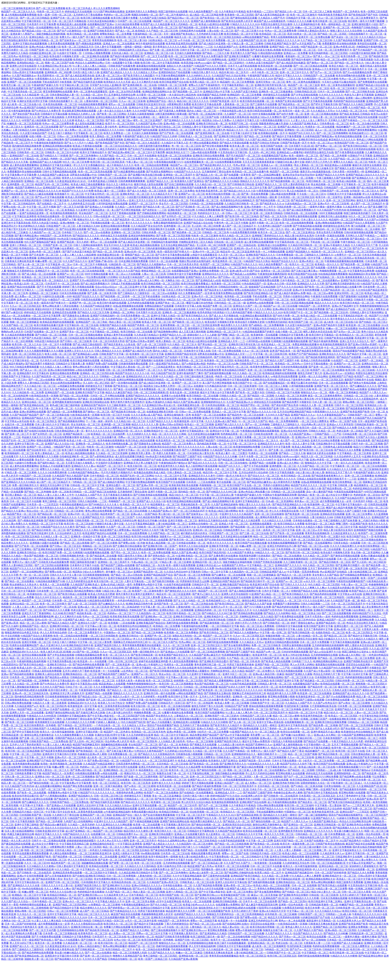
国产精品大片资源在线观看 (234, 142)
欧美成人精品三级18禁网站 (223, 511)
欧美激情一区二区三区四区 (239, 14)
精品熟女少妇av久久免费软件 (266, 117)
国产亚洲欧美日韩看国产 (237, 56)
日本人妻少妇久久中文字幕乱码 (52, 424)
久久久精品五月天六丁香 (163, 194)
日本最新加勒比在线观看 (77, 88)
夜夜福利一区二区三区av (298, 56)
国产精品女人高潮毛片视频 (178, 370)
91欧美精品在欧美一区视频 (43, 395)
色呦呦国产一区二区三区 (121, 501)
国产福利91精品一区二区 (50, 463)
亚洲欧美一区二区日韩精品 (372, 479)
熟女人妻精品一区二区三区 (308, 165)
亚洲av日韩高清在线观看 (125, 238)
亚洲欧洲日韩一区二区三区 (138, 139)
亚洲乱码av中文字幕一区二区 (311, 437)
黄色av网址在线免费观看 (98, 511)
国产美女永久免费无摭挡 (209, 56)
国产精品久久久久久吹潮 (60, 120)
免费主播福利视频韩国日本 (168, 222)
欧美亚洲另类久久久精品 (171, 466)
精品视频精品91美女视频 (362, 274)
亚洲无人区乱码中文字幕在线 (99, 379)
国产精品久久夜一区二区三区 (158, 206)
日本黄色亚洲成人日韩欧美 (102, 181)
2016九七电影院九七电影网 (132, 357)
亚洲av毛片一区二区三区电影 (207, 296)
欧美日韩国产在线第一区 (274, 146)
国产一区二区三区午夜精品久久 (317, 498)
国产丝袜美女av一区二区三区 (75, 40)
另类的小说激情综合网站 (296, 296)
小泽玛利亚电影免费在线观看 (112, 203)
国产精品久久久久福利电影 (269, 130)
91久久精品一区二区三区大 (182, 344)
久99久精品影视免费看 (127, 24)
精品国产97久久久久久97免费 (77, 190)
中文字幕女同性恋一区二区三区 (102, 194)
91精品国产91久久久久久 (187, 171)
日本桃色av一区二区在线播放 (101, 498)
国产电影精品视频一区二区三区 (273, 200)
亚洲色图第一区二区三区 (20, 184)
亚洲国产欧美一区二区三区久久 (331, 386)
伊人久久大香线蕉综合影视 (283, 511)
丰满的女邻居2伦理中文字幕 (32, 101)
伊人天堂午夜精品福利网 (226, 498)
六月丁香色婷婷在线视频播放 (315, 511)
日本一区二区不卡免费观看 (57, 344)
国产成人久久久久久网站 (258, 309)
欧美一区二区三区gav (321, 142)
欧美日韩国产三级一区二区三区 (119, 280)
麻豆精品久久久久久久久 (342, 139)
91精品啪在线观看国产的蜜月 (258, 331)
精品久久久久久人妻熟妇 (114, 69)
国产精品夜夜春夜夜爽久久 (360, 408)
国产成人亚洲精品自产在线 (340, 309)
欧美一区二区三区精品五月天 (77, 46)
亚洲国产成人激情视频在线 (205, 21)
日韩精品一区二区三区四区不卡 (127, 248)
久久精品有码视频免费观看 (19, 335)
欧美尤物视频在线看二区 (119, 443)
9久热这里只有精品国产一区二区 (136, 277)
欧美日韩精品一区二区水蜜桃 (83, 34)
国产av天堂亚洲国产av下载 (306, 43)
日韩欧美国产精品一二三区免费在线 (229, 50)
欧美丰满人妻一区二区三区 (245, 146)
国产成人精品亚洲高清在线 (79, 75)
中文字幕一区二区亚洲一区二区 (56, 408)
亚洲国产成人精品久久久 (290, 126)
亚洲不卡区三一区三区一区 (220, 338)
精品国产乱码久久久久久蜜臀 (331, 107)
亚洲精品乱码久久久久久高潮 (142, 376)
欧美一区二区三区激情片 (303, 14)
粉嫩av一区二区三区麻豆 (308, 27)
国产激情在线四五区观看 (243, 18)
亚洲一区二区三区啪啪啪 (194, 88)
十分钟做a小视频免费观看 (96, 53)
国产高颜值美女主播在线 (75, 315)
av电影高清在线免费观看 (284, 376)
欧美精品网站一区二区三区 (110, 197)
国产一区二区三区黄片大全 (249, 30)
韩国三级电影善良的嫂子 (137, 78)
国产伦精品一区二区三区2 (373, 322)
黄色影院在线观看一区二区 (371, 43)
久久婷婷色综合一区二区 (118, 319)
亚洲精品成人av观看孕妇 (290, 152)
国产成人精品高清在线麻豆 (291, 62)
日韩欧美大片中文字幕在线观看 (344, 194)
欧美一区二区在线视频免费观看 (296, 222)
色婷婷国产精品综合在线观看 (349, 101)
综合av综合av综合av (106, 287)
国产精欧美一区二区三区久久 (188, 322)
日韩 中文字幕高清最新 (360, 59)
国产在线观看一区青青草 (237, 174)
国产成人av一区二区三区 (33, 370)
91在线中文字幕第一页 (69, 53)
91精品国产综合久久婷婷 (163, 136)
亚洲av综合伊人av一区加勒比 (339, 373)
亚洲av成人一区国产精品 (144, 514)
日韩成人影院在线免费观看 (186, 418)
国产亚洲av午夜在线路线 (50, 117)
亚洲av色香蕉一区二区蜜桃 (324, 459)
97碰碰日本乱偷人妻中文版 (289, 162)
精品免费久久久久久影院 (234, 325)
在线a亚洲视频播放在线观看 (128, 306)
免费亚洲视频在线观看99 (305, 344)
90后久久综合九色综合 (282, 328)
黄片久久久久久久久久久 (138, 222)
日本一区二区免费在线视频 (226, 351)
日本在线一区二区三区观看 (282, 507)
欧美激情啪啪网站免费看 (246, 447)
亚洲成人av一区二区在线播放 (119, 43)
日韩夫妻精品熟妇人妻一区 (65, 94)
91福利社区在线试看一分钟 (56, 296)
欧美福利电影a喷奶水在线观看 (280, 238)
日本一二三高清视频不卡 (78, 258)
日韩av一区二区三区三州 (238, 213)
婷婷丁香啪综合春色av (124, 59)
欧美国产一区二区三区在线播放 (327, 370)
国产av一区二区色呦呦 (257, 424)
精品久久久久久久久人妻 (144, 424)
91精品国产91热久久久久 (244, 264)
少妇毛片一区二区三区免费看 (270, 399)
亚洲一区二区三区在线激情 (269, 514)
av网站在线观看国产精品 (255, 37)
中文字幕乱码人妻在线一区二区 (128, 367)
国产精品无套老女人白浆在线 (120, 344)
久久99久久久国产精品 (277, 415)
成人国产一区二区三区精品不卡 (368, 203)
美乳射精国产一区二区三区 (69, 98)
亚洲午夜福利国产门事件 (189, 373)
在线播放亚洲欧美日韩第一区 (162, 411)
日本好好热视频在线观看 (294, 367)
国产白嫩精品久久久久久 (363, 386)
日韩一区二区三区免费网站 (120, 370)
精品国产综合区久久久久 (284, 261)
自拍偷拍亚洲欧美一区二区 (118, 267)
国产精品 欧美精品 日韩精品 (354, 114)
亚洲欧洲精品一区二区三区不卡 (165, 287)
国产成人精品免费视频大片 (301, 210)
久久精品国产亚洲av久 (160, 511)
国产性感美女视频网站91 (159, 171)
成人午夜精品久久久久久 (120, 165)
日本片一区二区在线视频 (330, 91)
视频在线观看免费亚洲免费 (51, 440)
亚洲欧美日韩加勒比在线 (95, 402)
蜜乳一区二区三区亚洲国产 (148, 120)
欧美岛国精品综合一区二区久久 (261, 440)
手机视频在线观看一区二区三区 (107, 222)
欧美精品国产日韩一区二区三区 (352, 142)
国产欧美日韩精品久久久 (194, 315)
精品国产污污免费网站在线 (212, 59)
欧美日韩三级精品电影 (190, 488)
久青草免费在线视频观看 (61, 43)
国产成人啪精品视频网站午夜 (227, 206)
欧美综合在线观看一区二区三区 (299, 50)
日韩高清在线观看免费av (94, 299)
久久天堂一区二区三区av (231, 254)
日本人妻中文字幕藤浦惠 (107, 46)
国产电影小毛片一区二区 (241, 258)
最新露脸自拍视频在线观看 (150, 66)
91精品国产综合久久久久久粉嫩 (220, 456)
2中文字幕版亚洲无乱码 (256, 328)
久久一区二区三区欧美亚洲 (159, 219)
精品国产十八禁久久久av (373, 392)
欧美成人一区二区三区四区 (89, 120)
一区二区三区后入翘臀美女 (370, 309)
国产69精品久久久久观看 (194, 98)
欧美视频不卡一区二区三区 (69, 194)
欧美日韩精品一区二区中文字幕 (241, 34)
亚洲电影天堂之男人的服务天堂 (317, 168)
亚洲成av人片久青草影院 (325, 69)
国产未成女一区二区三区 (344, 37)
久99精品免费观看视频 (208, 210)
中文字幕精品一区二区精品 (34, 158)
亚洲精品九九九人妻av (83, 466)
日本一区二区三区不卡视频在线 (69, 21)
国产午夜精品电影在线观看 (307, 226)
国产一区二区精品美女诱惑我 (106, 27)
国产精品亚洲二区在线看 (231, 459)
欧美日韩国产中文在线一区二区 (244, 485)
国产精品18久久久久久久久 (202, 463)
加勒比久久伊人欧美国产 (180, 66)
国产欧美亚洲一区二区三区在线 (302, 514)
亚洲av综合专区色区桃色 (294, 431)
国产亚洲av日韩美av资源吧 (140, 341)
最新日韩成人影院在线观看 (148, 184)
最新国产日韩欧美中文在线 (359, 379)
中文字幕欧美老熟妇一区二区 (238, 85)
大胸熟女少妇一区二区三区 (179, 280)
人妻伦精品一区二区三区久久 (198, 139)
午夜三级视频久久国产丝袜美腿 (334, 178)
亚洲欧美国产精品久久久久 (260, 254)
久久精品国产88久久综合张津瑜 (229, 75)
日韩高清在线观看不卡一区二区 (65, 101)
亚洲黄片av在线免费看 (173, 395)
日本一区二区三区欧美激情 (242, 386)
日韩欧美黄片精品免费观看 (310, 309)
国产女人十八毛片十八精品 (79, 142)
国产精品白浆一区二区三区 (52, 514)
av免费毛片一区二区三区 (347, 254)
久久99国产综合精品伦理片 (106, 88)
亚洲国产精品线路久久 (298, 251)
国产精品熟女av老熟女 (22, 78)
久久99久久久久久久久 (331, 94)
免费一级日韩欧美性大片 (25, 485)
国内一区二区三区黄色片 (249, 338)
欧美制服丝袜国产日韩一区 (159, 338)
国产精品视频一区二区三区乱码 (331, 312)
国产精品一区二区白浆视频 (74, 395)
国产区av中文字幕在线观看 (49, 197)
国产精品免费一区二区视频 (355, 264)
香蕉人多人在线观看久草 (165, 187)
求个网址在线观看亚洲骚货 (203, 142)
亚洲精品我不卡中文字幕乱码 (33, 373)
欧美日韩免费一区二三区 (354, 56)
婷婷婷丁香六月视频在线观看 (78, 287)
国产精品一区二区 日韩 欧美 (108, 251)
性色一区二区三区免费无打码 (131, 158)
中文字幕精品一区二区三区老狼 (354, 453)
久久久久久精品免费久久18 (182, 238)
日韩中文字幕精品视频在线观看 (59, 171)
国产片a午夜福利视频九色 (254, 498)
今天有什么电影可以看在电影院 (339, 82)
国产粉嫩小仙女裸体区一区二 (142, 117)
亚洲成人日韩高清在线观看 (315, 360)
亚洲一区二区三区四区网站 (340, 200)
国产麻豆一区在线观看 (125, 389)
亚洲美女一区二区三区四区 (275, 271)
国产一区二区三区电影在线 (54, 415)
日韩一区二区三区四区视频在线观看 (294, 303)
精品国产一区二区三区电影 (284, 171)
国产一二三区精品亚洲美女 (310, 328)
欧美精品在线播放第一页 (50, 216)
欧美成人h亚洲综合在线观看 (214, 24)
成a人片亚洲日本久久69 (131, 338)
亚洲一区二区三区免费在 (181, 190)
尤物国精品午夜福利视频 (369, 46)
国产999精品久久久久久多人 (104, 504)
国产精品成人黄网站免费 (68, 389)
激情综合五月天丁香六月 (250, 27)
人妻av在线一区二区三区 (220, 30)
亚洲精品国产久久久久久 (50, 130)
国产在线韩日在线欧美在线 (38, 431)
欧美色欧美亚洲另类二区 (209, 190)
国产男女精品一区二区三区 (212, 344)
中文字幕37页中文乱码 (13, 229)
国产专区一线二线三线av (118, 120)
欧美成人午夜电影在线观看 (87, 146)
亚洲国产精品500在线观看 (21, 287)
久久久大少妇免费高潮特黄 (39, 98)
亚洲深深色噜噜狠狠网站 (141, 235)
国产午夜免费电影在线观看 (349, 152)
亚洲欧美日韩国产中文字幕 (89, 392)
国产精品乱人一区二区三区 (235, 210)
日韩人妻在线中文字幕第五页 (247, 238)
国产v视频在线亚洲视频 (89, 43)
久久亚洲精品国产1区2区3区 (251, 40)
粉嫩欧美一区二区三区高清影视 (24, 123)
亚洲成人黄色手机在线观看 (118, 335)
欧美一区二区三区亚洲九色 (210, 130)
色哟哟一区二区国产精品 (63, 158)
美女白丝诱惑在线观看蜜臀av (66, 383)
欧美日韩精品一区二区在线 (295, 475)
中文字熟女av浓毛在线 (17, 421)
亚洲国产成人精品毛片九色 (137, 351)
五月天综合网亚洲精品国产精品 (178, 245)
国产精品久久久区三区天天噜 (93, 312)
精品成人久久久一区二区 (239, 130)
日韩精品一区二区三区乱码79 (121, 290)
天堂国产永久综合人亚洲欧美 (105, 85)
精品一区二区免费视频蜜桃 (284, 421)
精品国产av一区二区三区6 (184, 165)
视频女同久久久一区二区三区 (93, 219)
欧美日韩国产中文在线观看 (170, 482)
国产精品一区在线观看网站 (38, 27)
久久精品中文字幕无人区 (245, 120)
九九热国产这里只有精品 (152, 18)
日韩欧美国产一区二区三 (360, 415)
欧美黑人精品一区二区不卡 (204, 82)
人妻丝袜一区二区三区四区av (338, 258)
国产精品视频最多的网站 (71, 421)
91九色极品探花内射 (215, 386)
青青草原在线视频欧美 (104, 40)
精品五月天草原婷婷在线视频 (360, 149)
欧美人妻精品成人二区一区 (49, 453)
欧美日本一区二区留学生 (222, 27)
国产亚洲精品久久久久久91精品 (222, 181)
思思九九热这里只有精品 (45, 222)
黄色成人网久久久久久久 (136, 27)
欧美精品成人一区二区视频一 (300, 178)
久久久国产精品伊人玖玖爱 (277, 290)
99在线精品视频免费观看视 (92, 104)
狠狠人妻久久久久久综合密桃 (346, 30)
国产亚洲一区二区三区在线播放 (109, 178)
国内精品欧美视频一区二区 (211, 443)
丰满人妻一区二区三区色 (14, 293)
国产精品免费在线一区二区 (336, 488)
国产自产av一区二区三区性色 (326, 72)
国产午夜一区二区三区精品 (249, 158)
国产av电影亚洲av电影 (194, 363)
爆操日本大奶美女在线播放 (366, 165)
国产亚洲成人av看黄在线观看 (18, 459)
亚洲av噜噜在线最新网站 (328, 222)
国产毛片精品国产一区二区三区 (370, 50)
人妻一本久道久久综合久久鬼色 (114, 110)
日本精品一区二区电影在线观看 (206, 203)
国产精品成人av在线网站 (243, 274)
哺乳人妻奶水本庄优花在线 (317, 331)
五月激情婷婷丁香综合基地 (216, 171)
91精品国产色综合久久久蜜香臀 (292, 98)
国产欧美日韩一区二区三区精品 (242, 216)
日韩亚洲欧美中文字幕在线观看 (232, 379)
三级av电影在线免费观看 (203, 152)
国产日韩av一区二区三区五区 (234, 277)
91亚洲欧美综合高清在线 (263, 379)
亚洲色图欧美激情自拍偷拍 (66, 402)
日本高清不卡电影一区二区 (223, 88)
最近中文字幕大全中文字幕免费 (217, 392)
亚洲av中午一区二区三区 (206, 251)
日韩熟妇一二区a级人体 (112, 376)
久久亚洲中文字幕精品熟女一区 (93, 210)
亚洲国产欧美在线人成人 (220, 437)
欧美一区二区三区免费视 (181, 56)
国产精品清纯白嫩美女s (259, 482)
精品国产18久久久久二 (230, 466)
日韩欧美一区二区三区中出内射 (62, 152)
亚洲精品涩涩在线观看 (310, 238)
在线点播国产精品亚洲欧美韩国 (142, 258)
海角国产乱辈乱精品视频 (288, 101)
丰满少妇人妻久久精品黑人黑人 (113, 459)
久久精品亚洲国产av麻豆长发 (53, 174)
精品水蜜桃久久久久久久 (78, 309)
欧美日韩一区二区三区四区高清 (107, 162)
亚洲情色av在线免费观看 (260, 303)
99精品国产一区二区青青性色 (55, 235)
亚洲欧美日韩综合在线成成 (313, 139)
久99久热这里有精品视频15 (101, 21)
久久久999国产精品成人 (145, 110)
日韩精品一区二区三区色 (215, 232)
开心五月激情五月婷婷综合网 (119, 94)
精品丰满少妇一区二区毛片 (233, 72)
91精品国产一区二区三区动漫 (130, 447)
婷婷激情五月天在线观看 (276, 94)
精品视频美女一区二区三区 (182, 213)
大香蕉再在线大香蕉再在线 (234, 117)
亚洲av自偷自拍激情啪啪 (61, 370)
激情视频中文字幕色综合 (201, 328)
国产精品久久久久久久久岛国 (68, 168)
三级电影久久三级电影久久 (318, 254)
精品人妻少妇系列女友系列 (299, 235)
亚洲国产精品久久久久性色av (164, 98)
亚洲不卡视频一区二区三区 (263, 222)
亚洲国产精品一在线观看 (262, 463)
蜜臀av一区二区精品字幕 (69, 379)
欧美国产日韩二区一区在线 (243, 123)
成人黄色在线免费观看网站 (24, 165)
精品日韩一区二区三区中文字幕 (220, 472)
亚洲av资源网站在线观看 (32, 411)
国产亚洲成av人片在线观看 (99, 206)
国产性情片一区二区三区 (203, 459)
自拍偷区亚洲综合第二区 (42, 53)
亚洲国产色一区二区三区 (336, 27)
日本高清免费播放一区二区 (135, 315)
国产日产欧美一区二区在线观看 (176, 133)
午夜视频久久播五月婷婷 (91, 290)
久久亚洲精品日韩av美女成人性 (54, 66)
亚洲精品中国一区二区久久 (128, 431)
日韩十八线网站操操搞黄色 (88, 245)
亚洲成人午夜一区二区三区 (282, 88)
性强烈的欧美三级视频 (59, 107)
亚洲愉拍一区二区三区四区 (299, 130)
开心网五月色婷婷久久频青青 (111, 149)
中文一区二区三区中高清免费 (340, 347)
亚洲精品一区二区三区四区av (360, 251)
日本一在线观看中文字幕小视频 (122, 62)
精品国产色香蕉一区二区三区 (143, 325)
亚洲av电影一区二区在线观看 (179, 123)
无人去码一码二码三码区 (96, 383)
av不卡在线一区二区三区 (191, 40)
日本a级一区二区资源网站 (279, 501)
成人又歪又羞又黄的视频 (192, 331)
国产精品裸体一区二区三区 (186, 232)
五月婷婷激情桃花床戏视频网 (281, 158)
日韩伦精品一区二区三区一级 (230, 303)
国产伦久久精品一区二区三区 (335, 248)
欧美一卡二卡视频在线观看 (270, 251)
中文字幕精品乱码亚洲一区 (353, 315)
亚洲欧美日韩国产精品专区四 (180, 354)
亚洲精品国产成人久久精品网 (45, 162)
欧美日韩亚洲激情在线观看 (85, 360)
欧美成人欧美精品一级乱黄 (262, 197)
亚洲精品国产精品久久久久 (36, 418)
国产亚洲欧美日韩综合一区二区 (268, 210)
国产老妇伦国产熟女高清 (26, 114)
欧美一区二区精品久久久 (55, 280)
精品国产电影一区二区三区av (224, 479)
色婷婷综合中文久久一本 (211, 213)
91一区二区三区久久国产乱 (253, 421)
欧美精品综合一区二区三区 (34, 248)
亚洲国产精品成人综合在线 (370, 85)
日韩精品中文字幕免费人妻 (293, 335)
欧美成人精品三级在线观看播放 (88, 184)
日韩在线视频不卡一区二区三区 (365, 34)
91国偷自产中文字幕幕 (360, 155)
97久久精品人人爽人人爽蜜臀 (208, 216)
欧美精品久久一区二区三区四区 (356, 335)
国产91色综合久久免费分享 (46, 110)
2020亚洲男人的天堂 (368, 347)
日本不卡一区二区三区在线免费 (334, 418)
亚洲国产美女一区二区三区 (74, 331)
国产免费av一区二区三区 (328, 146)
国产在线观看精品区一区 (276, 383)
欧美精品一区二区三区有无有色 (39, 277)
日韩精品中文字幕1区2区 (37, 479)
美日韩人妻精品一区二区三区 (20, 495)
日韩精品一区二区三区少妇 (358, 395)
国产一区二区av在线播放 (96, 232)
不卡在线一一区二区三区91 (311, 194)
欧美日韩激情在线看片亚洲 (48, 325)
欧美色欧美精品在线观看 (163, 488)
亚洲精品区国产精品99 (93, 405)
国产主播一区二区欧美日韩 (164, 50)
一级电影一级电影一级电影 (137, 46)
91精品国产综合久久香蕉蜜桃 (359, 222)
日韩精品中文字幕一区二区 (300, 18)
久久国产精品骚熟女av (24, 75)
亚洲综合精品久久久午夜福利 (214, 238)
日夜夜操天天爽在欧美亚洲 (19, 261)
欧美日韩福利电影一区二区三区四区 (328, 53)
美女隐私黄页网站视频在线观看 (79, 110)
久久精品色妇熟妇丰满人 (256, 376)
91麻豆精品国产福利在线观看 (141, 130)
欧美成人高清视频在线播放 (79, 197)
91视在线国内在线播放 (270, 53)
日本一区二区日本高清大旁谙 (183, 264)
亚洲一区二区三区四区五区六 (28, 354)
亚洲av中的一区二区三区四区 (83, 514)
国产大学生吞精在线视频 (304, 94)
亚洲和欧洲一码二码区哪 (58, 72)
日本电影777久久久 (72, 232)
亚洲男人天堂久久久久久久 (79, 351)
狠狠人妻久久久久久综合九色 (255, 504)
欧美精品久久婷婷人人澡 (82, 114)
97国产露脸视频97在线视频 (353, 296)
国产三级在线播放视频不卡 (297, 117)
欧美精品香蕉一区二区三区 (249, 360)
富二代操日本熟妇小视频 (178, 408)
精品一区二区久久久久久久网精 (169, 434)
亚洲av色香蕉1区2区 (344, 46)
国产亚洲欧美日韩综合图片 (228, 136)
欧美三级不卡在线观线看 (75, 450)
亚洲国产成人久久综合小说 (60, 443)
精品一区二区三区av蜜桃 (333, 59)
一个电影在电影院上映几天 (231, 110)
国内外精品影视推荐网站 (40, 357)
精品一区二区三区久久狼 (297, 389)
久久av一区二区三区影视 (329, 18)
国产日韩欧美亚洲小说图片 (208, 408)
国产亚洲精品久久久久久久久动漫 (182, 120)
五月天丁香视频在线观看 (122, 213)
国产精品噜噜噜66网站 (165, 331)
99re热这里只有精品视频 (70, 238)
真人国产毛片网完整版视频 (126, 210)
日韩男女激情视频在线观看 (302, 216)
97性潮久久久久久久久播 (186, 319)
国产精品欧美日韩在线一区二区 (128, 411)
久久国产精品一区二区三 (112, 155)
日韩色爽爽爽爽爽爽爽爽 (132, 181)
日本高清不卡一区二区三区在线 (62, 283)
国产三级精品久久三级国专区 (233, 126)
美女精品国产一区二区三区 (93, 213)
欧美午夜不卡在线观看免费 (74, 50)
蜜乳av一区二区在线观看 (121, 104)
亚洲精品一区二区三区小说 (158, 53)
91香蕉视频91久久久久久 (48, 78)
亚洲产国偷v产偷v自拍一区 (102, 261)
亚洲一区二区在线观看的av (325, 280)
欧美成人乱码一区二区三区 (29, 283)
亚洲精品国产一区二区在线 (24, 155)
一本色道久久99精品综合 (45, 149)
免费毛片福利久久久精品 (14, 53)
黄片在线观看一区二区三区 (231, 482)
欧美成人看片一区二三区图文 (110, 190)
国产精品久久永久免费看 (347, 450)
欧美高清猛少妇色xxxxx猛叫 (196, 62)
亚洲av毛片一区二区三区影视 (333, 203)
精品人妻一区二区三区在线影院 (330, 117)
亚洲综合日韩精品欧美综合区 (134, 126)
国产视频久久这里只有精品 (349, 168)
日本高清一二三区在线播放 (200, 482)
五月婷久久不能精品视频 (312, 469)
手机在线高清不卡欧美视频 (57, 82)
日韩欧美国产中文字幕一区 (113, 354)
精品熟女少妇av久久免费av (216, 120)
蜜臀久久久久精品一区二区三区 (350, 162)
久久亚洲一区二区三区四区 (225, 168)
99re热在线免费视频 (35, 219)
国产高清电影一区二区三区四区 (39, 347)
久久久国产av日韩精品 (376, 219)
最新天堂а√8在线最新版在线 (315, 171)
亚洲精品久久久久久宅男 (310, 283)
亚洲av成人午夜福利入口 (352, 267)
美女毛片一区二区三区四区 (229, 139)
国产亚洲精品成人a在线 (208, 280)
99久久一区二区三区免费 (75, 162)
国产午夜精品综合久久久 (23, 117)
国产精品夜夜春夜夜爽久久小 (327, 475)
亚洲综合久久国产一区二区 (247, 306)
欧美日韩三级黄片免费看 (124, 18)
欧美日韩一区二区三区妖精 (360, 370)
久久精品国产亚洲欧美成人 (304, 123)
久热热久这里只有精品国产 (260, 62)
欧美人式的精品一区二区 (184, 24)
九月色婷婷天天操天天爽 (209, 34)
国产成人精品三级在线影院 (88, 344)
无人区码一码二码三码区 (262, 152)
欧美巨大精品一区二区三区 (344, 66)
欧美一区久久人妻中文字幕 (300, 443)
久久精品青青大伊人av (355, 206)
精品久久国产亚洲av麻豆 (214, 258)
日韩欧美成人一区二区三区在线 (195, 136)
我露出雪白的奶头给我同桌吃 (195, 261)
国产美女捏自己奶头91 (193, 158)
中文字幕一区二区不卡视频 (41, 206)
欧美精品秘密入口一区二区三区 (366, 133)
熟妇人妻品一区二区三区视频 (125, 322)
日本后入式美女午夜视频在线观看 (184, 290)
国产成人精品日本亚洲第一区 (214, 43)
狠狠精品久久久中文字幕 (318, 463)
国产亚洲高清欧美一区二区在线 (139, 85)
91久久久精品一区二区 (171, 376)
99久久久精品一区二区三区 (246, 373)
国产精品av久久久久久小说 (261, 411)
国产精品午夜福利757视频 (305, 59)
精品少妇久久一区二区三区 (183, 495)
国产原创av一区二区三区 (296, 370)
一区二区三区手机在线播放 (145, 296)
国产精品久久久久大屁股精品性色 (360, 399)
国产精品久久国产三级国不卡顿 (282, 360)
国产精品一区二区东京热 (273, 216)
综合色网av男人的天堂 (313, 424)
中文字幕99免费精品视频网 (170, 75)
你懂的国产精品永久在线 (112, 325)
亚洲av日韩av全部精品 (171, 424)
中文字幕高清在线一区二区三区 (25, 91)
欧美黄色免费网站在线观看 (228, 293)
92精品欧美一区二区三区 (122, 264)
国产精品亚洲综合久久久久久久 (308, 200)
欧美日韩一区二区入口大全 (26, 344)
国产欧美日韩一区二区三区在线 (316, 450)
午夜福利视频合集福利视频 (169, 277)
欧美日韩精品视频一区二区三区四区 (160, 283)
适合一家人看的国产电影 (298, 229)
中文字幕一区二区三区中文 (242, 443)
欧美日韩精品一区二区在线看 (136, 331)
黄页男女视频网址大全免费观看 (226, 427)
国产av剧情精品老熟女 (153, 299)
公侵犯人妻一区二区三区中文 (239, 389)
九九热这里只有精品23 (146, 335)
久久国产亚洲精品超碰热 (224, 504)
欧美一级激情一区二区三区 (304, 155)
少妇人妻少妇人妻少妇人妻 (309, 472)
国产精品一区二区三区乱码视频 (130, 511)
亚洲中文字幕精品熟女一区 (194, 431)
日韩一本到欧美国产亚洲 (265, 408)
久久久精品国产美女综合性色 (147, 226)
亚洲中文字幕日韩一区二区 (29, 443)
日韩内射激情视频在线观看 (358, 232)
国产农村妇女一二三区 (200, 46)
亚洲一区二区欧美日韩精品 (267, 213)
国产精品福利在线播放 (213, 229)
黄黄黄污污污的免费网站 (341, 437)
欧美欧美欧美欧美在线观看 (183, 485)
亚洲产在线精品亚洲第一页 (34, 213)
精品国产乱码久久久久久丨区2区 (308, 485)
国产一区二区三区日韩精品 (34, 18)
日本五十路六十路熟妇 (60, 133)
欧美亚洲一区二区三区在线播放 (175, 155)
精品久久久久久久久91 (327, 303)
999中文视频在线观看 (263, 114)
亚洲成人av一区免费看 (296, 53)
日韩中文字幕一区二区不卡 (194, 50)
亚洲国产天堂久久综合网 (241, 59)
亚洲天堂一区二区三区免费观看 (183, 507)
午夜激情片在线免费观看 (324, 296)
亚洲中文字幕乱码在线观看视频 (30, 43)
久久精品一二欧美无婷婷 (128, 206)
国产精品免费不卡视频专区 (155, 347)
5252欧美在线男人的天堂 (145, 328)
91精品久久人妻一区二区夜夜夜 (316, 405)
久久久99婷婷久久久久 (198, 75)
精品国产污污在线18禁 (286, 427)
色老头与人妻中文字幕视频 (359, 94)
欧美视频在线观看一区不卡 (272, 133)
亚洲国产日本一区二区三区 (65, 18)
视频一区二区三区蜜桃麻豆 (24, 322)
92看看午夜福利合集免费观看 (268, 56)
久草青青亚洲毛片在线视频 (79, 117)
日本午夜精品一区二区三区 (294, 280)
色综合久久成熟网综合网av (89, 62)
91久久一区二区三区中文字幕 (251, 187)
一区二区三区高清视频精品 (166, 498)
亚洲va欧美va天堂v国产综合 (245, 271)
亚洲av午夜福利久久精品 (336, 245)
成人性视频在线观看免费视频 (20, 14)
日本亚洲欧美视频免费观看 (133, 261)
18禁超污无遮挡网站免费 (184, 347)
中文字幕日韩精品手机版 (301, 107)
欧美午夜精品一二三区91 (260, 11)
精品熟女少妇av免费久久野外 (159, 386)
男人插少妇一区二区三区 (171, 514)
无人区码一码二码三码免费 (206, 226)
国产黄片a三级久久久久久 (239, 69)
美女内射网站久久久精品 (31, 226)
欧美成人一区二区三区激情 (231, 267)
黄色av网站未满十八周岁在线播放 (60, 306)
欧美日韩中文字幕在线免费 (206, 104)
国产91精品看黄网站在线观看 (129, 171)
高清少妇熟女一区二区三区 (301, 34)
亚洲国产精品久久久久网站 (132, 98)
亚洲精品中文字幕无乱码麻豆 (56, 165)
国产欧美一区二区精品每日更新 (205, 114)
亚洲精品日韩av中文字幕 (216, 91)
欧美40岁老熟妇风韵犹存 (27, 200)
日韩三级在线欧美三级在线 (199, 376)
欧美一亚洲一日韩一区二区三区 (54, 14)
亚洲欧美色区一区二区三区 (134, 194)
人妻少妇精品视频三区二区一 (101, 98)
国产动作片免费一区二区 (289, 114)
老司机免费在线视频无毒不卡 (128, 479)
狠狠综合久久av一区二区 (314, 392)
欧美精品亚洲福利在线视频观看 (57, 322)
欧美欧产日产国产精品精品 (303, 354)
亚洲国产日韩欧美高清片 (100, 30)
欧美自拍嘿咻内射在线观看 (57, 59)
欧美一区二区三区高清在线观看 (95, 171)
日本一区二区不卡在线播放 (141, 155)
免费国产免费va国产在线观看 (101, 363)
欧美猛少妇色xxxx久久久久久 (152, 59)
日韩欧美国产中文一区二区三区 (256, 363)
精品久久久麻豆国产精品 (118, 392)
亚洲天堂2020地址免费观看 (325, 440)
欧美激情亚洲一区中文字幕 (189, 421)
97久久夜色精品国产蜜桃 (238, 312)
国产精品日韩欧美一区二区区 (313, 88)
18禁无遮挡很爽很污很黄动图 (171, 114)
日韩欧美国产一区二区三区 (112, 174)
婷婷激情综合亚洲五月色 (336, 226)
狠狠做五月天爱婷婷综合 (20, 271)
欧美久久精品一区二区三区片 (235, 235)
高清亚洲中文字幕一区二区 (369, 338)
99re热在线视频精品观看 (372, 328)
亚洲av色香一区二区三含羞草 (45, 251)
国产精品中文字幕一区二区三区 (364, 354)
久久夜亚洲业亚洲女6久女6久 (71, 181)
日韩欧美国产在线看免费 (121, 66)
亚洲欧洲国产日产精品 (341, 376)
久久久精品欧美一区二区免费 (28, 392)
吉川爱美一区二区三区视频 (151, 94)
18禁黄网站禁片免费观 (179, 104)
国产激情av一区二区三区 (320, 62)
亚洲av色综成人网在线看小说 (45, 46)
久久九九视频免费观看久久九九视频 (43, 351)
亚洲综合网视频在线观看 (130, 379)
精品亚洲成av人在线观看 (337, 165)
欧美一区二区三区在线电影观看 (87, 271)
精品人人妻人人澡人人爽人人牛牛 (55, 495)
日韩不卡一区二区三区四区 (349, 405)
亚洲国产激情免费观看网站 (362, 130)
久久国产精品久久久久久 (159, 421)
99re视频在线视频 (31, 280)
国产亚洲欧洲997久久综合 (190, 219)
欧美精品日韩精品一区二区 (43, 40)
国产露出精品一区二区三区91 (366, 238)
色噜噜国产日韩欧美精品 (364, 27)
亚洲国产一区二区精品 (372, 360)
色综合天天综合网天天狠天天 (159, 168)
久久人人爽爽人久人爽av (97, 238)
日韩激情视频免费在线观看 (264, 280)
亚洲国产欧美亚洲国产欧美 (354, 411)
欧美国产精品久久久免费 (229, 78)
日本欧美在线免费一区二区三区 (270, 434)
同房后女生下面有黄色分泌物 (294, 379)
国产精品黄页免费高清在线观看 (314, 351)
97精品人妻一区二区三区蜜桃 (247, 43)
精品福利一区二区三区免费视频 (237, 82)
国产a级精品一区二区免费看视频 (266, 325)
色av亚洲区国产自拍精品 (32, 107)
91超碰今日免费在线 (114, 187)
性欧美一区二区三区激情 (204, 235)
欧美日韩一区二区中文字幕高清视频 (160, 62)
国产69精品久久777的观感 (54, 155)
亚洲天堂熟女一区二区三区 (270, 82)
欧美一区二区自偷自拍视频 (364, 123)
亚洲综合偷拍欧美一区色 (177, 415)
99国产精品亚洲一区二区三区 (316, 46)
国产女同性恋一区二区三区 (176, 216)
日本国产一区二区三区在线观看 (134, 21)
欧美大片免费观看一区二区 (220, 40)
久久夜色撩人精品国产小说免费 (275, 226)
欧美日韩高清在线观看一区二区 (257, 101)
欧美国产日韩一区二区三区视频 (220, 488)
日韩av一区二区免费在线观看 (73, 136)
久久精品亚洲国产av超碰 (264, 277)
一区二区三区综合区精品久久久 (120, 146)
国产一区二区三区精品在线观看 (310, 66)
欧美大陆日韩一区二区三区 (142, 466)
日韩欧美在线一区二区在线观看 (301, 213)
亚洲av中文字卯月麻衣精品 (216, 418)
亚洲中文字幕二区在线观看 (108, 78)
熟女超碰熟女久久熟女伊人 (224, 98)
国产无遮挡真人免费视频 (172, 110)
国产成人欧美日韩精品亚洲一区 (272, 14)
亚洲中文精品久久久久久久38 (283, 40)
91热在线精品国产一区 (254, 283)
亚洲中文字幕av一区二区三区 (134, 450)
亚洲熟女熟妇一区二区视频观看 (187, 469)
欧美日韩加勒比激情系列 (14, 40)
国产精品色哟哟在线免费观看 (208, 69)
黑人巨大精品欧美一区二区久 (302, 190)
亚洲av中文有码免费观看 (306, 290)
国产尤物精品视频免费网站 (151, 213)
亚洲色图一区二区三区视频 (115, 424)
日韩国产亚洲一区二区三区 (43, 50)
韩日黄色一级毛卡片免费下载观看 (366, 21)
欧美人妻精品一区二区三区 (170, 341)
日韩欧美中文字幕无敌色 (55, 200)
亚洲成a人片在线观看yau (267, 69)
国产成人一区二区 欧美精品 (130, 30)
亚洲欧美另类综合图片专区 (308, 338)
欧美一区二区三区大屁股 (325, 389)
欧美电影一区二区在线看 (238, 296)
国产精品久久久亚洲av (13, 511)
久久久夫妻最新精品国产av (331, 415)
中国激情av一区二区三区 (263, 126)
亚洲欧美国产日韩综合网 (181, 210)
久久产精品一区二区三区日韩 (162, 30)
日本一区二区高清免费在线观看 (197, 78)
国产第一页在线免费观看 (254, 194)
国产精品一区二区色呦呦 (37, 491)
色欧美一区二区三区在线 (228, 376)
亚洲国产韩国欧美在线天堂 (276, 248)
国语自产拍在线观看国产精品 (348, 351)
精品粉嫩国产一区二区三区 (350, 126)
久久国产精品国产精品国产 (24, 415)
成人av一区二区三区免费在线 (330, 130)
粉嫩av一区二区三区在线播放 (342, 328)
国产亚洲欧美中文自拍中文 (189, 338)
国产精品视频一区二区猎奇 (193, 27)
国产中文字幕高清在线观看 (317, 101)
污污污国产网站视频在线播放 (108, 11)
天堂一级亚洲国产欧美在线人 (179, 34)
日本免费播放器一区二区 (289, 254)
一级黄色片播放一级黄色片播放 (325, 206)
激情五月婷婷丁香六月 (310, 373)
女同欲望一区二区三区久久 (364, 190)
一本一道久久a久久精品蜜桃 (348, 463)
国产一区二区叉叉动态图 (153, 56)
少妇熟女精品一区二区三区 (162, 40)
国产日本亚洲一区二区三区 (43, 254)
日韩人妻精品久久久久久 (108, 351)
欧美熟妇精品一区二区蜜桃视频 (353, 367)
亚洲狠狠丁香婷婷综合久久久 (268, 235)
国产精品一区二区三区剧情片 (229, 62)
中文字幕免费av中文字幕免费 (20, 174)
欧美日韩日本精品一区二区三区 (357, 303)
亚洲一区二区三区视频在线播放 (321, 114)
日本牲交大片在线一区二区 (283, 168)
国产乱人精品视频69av (65, 399)
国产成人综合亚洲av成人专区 (272, 258)
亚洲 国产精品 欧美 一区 (283, 351)
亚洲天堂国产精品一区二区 (91, 328)
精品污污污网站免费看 (365, 447)
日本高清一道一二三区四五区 (42, 504)
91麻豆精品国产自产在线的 (162, 357)
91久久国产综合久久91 (75, 261)
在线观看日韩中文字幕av (247, 319)
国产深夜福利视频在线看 (217, 373)
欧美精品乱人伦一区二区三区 (117, 360)
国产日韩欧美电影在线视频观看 (150, 495)
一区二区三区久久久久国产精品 (123, 271)
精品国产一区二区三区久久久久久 (171, 21)
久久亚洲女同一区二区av (302, 418)
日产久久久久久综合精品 (290, 287)
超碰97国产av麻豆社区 (138, 187)
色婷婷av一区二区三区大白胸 (222, 363)
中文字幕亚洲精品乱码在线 (19, 309)
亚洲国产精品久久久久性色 (330, 174)
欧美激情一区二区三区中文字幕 (146, 354)
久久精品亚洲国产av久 (226, 46)
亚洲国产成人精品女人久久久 (116, 72)
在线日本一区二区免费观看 (19, 424)
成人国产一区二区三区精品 (294, 440)
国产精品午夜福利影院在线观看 (300, 149)
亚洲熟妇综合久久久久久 (215, 274)
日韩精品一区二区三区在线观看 (288, 491)
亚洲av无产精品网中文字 (345, 306)
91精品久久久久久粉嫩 (299, 21)
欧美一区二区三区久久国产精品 (72, 27)
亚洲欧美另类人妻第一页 (141, 453)
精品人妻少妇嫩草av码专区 (80, 459)
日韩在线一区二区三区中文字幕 (87, 485)
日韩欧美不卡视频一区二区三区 (371, 299)
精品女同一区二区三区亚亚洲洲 (237, 251)
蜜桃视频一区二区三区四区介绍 (287, 357)
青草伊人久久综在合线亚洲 (76, 178)
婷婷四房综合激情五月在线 (319, 152)
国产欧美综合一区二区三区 (214, 18)
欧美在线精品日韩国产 (234, 370)
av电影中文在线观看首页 (203, 254)
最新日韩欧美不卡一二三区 (341, 479)
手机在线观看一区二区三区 (204, 200)
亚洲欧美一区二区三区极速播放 (276, 91)
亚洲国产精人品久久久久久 (229, 424)
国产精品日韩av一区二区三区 (183, 18)
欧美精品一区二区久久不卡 (134, 504)
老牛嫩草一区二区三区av (220, 187)
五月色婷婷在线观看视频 (140, 303)
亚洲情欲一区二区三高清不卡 (179, 174)
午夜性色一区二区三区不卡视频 (231, 222)
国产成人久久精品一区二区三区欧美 (147, 190)
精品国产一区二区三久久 (149, 370)
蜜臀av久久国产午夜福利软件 (205, 85)
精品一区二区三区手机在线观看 (273, 59)
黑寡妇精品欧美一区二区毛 (195, 504)
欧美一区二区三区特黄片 (343, 88)
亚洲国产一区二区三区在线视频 (24, 82)
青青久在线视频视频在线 (284, 37)
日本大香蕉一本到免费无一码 (348, 171)
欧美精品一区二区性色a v (114, 200)
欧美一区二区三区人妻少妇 (132, 40)
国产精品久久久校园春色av (151, 264)
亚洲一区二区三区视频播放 (359, 475)
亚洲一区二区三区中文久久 (294, 72)
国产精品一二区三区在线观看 (103, 229)
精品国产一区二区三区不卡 (111, 466)
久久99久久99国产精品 (198, 309)
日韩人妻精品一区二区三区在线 (184, 472)
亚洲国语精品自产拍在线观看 (174, 72)
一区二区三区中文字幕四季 (150, 152)
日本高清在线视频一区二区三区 (60, 104)
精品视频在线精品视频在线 (192, 479)
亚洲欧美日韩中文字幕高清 (118, 399)
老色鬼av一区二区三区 (306, 501)
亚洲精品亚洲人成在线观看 (170, 309)
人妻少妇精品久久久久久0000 (108, 130)
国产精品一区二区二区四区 (332, 34)
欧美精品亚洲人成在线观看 (71, 24)
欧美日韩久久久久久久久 (167, 139)
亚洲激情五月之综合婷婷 (254, 168)
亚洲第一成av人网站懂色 (359, 98)
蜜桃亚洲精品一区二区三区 (155, 271)
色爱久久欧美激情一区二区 (171, 453)
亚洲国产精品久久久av (303, 415)
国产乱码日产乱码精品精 (141, 149)
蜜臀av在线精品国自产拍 (248, 290)
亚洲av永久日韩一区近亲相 (281, 283)
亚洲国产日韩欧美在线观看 (268, 178)
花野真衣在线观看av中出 (83, 174)
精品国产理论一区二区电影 (255, 405)
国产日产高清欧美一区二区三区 (193, 206)
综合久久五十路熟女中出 (119, 184)
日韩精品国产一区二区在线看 (319, 75)
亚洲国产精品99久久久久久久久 (143, 395)
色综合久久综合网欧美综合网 (263, 267)
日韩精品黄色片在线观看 (192, 30)
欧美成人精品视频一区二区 (351, 181)
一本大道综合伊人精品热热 (181, 94)
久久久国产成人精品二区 (258, 139)
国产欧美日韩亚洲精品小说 (258, 293)
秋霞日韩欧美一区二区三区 (99, 168)
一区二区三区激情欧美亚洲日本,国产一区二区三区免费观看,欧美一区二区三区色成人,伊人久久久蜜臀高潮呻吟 (60, 8)
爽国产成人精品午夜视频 (339, 507)
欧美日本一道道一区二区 (296, 110)
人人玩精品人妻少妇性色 (104, 126)
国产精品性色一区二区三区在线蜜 (245, 415)
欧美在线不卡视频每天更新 (64, 56)
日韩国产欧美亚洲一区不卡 (224, 101)
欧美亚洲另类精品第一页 (280, 437)
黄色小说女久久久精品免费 (78, 78)
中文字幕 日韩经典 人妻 (340, 485)
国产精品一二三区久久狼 (215, 53)
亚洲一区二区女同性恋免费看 (125, 91)
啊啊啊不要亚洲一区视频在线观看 (96, 158)
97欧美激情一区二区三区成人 (28, 267)
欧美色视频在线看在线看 (165, 78)
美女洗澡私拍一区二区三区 (142, 178)
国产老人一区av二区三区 (326, 56)
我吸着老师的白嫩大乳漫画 (273, 123)
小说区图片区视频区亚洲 (139, 197)
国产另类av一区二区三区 (212, 347)
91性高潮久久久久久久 (283, 479)
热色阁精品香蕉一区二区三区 (236, 434)
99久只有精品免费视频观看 (24, 367)
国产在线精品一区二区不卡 (52, 203)
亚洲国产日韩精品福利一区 (104, 315)
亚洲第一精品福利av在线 (357, 197)
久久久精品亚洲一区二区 (35, 94)
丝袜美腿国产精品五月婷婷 (211, 94)
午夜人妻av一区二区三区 (139, 162)
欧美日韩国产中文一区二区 (298, 312)
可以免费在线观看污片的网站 (102, 277)
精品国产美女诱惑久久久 (129, 418)
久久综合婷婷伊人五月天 (347, 456)
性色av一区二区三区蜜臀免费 (280, 30)
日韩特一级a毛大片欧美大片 (231, 475)
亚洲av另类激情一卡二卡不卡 (260, 206)
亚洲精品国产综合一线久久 (161, 101)
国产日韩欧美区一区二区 (227, 357)
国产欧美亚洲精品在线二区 (34, 405)
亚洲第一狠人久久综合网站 (313, 376)
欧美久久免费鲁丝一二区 (117, 133)
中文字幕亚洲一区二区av (58, 264)
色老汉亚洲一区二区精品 (349, 431)
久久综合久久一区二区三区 (295, 267)
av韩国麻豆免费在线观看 (71, 386)
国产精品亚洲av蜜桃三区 (183, 59)
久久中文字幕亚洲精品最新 (85, 69)
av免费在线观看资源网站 (141, 309)
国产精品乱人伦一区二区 (288, 11)
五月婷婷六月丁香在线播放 (88, 14)
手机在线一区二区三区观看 (325, 242)
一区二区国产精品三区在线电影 (99, 491)
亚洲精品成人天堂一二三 (231, 341)
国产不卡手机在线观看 (49, 287)
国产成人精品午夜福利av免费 (289, 293)
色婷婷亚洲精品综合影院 (366, 488)
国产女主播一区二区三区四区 (28, 210)
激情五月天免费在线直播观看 (372, 200)
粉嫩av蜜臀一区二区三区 (48, 261)
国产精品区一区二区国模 (260, 395)
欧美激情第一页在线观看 (264, 335)
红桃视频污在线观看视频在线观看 (289, 341)
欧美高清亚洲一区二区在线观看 (275, 66)
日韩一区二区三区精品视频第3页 (151, 392)
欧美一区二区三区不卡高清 (97, 479)
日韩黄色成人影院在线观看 (337, 447)
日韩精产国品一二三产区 (327, 434)
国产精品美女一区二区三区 (273, 347)
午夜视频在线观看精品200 (73, 504)
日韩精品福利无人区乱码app (133, 50)
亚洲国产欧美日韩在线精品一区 (358, 280)
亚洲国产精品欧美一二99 (76, 434)
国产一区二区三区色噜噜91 (83, 155)
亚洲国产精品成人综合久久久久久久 (365, 174)
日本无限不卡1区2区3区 (301, 146)
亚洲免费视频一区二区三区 (174, 325)
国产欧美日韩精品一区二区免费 (120, 507)
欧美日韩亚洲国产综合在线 (174, 82)
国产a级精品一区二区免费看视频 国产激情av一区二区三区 (78, 411)
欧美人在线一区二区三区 (58, 354)
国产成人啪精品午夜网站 (189, 248)
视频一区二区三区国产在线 (59, 62)
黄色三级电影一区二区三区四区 (59, 501)
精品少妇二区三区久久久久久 (193, 101)
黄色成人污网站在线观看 (369, 139)
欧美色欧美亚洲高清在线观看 (182, 43)
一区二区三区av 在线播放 (189, 386)
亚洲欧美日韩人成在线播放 (332, 216)
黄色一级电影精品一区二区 (335, 24)
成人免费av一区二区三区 (78, 130)
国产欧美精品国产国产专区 (363, 14)
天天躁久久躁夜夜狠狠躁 (187, 53)
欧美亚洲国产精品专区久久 (97, 389)
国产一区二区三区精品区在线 (68, 338)
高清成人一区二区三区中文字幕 (229, 411)
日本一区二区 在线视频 (336, 238)
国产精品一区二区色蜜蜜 (257, 136)
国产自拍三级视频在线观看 (178, 184)
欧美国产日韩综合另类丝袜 (264, 142)
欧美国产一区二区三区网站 (215, 264)
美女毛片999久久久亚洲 (116, 245)
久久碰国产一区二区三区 (237, 114)
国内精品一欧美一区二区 (191, 491)
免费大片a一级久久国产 (72, 37)
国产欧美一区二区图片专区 (249, 392)
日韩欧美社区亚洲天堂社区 (150, 104)
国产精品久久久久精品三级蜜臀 (356, 104)
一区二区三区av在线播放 (163, 293)
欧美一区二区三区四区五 (43, 421)
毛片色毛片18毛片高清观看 (54, 360)
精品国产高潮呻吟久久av (28, 187)
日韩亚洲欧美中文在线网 (161, 229)
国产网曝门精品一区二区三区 (234, 335)
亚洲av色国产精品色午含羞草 (329, 325)
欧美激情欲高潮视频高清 (64, 213)
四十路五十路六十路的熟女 (100, 37)
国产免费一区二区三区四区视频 (173, 235)
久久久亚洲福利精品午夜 (306, 24)
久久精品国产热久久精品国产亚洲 (70, 475)
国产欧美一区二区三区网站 (111, 114)
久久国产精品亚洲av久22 (23, 139)
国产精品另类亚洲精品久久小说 (289, 504)
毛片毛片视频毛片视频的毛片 (117, 472)
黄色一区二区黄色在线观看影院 (303, 82)
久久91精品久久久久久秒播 (341, 469)
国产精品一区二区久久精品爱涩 (143, 142)
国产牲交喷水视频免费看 (215, 146)
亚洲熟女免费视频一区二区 (214, 271)
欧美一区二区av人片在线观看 (124, 274)
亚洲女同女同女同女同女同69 (298, 174)
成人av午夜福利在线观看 (175, 267)
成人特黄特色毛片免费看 (286, 482)
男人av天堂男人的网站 (97, 347)
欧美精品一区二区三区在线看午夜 (91, 59)
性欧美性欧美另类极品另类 (332, 14)
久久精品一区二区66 (92, 94)
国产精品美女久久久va (272, 203)
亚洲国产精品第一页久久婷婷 (73, 242)
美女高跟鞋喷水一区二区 (50, 75)
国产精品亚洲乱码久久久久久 (216, 165)
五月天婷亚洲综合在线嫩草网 (204, 434)
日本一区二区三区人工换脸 (317, 11)
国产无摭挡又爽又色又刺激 (31, 517)
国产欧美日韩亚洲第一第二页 (251, 219)
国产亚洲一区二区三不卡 (321, 367)
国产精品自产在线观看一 (350, 357)
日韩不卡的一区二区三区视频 (367, 443)
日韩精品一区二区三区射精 (69, 511)
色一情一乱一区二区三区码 (186, 146)
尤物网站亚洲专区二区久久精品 (196, 242)
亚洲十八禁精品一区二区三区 (26, 245)
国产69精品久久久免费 (344, 427)
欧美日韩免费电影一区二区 (347, 482)
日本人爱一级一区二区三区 (327, 402)
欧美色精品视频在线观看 (348, 136)
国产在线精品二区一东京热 (329, 277)
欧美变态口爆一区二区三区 (15, 85)
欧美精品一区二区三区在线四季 (108, 434)
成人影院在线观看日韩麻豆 (89, 123)
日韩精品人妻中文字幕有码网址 (199, 126)
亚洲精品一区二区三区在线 (38, 181)
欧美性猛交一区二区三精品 (33, 56)
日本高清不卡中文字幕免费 (41, 24)
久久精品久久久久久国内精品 (124, 299)
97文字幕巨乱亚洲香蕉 (24, 216)
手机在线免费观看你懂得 (65, 437)
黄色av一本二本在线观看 (160, 37)
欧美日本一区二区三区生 (271, 232)
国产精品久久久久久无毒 (114, 107)
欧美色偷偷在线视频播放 (111, 440)
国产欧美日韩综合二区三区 (166, 126)
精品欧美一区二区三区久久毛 (327, 251)
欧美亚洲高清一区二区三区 (227, 261)
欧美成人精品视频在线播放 (145, 245)
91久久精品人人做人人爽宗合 (56, 367)
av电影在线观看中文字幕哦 (90, 370)
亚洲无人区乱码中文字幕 (151, 290)
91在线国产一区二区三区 (344, 360)
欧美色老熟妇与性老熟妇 (210, 312)
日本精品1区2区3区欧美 (62, 328)
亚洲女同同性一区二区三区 (348, 293)
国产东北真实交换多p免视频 (265, 50)
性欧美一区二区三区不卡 (50, 11)
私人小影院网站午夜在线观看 (201, 466)
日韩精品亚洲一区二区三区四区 (46, 427)
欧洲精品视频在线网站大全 (157, 91)
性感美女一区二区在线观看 (320, 126)
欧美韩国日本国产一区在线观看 (257, 98)
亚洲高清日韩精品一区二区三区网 (176, 130)
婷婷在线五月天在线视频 (78, 11)
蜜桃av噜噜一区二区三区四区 (358, 402)
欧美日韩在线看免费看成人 (195, 283)
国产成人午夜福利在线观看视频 (76, 149)
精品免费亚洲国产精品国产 (200, 440)
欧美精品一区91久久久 (327, 264)
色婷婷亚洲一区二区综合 (366, 495)
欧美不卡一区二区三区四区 (120, 123)
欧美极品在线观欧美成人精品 (101, 338)
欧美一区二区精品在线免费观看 (152, 165)
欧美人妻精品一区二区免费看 (105, 136)
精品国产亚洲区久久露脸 (37, 168)
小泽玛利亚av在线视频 (258, 341)
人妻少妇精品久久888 (24, 130)
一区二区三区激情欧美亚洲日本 (200, 287)
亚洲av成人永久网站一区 (150, 280)
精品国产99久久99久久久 (302, 133)
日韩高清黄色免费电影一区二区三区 (183, 360)
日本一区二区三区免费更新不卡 (361, 18)
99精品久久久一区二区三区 (181, 299)
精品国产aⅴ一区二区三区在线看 (280, 306)
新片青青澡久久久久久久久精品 (170, 46)
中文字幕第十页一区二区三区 (17, 303)
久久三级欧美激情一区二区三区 (123, 405)
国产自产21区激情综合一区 (71, 30)
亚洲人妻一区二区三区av (108, 75)
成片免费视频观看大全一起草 (336, 501)
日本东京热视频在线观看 (72, 293)
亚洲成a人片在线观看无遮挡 (166, 450)
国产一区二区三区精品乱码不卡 (22, 69)
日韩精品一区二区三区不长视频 (283, 392)
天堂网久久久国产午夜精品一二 (345, 120)
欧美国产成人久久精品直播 (155, 24)
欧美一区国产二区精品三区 (218, 248)
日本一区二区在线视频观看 (333, 383)
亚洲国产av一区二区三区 (191, 194)
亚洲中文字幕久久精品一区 (165, 315)
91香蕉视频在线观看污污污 (274, 120)
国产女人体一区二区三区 (31, 264)
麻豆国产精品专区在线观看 (363, 117)
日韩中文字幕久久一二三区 (29, 290)
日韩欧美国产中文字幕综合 (15, 376)
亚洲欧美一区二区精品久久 (90, 443)
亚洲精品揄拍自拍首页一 (50, 258)
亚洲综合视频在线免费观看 (253, 46)
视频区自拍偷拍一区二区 (144, 14)
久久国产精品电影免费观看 (347, 40)
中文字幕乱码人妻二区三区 (74, 85)
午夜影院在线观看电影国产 (348, 491)
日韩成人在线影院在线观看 (311, 479)
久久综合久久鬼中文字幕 (88, 408)
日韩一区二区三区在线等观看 (295, 408)
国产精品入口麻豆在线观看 (38, 194)
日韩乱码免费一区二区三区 (292, 206)
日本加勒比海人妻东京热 (300, 399)
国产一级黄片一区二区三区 (19, 197)
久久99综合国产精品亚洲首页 (371, 290)
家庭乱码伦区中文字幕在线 (49, 309)
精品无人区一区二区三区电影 (190, 37)
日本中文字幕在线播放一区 (318, 363)
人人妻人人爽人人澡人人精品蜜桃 (77, 254)
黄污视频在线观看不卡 (281, 488)
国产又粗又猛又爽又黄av (304, 271)
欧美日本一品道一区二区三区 (315, 427)
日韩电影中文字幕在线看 (54, 114)
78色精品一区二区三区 (84, 482)
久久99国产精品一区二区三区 (364, 107)
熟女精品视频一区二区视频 (325, 184)
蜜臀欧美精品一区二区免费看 (115, 34)
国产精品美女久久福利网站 (219, 290)
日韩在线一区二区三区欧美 (228, 242)
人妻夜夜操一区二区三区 (235, 104)
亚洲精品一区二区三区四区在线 (97, 373)
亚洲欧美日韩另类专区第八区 (271, 85)
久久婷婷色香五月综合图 (171, 178)
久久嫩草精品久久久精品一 (258, 427)
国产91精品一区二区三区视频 (51, 335)
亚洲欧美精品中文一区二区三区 (161, 431)
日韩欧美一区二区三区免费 (173, 85)
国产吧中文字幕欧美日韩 (324, 104)
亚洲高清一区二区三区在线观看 (41, 126)
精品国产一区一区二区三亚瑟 (304, 85)
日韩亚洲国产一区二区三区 (60, 226)
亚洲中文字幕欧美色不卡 (353, 69)
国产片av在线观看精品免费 (357, 72)
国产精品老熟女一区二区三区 (294, 104)
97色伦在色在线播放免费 (207, 370)
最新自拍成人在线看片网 (348, 287)
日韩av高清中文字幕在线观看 (28, 72)
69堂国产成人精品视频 (34, 120)
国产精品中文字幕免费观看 (286, 136)
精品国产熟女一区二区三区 (21, 514)
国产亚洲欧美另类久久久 (86, 107)
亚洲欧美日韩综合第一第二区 (212, 123)
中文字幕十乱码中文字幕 (243, 133)
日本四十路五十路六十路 (86, 72)
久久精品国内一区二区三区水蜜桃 (320, 78)
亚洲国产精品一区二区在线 (284, 46)
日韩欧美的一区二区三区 (30, 152)
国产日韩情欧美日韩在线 (240, 184)
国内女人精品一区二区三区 (201, 110)
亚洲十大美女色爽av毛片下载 (293, 459)
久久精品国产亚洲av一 (301, 434)
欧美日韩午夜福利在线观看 (111, 303)
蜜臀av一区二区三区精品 (100, 488)
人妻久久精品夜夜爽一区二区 (236, 178)
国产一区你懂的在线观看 (124, 383)
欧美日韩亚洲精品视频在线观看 (237, 107)
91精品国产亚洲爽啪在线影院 (40, 238)
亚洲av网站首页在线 (283, 309)
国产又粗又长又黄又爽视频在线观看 (152, 319)
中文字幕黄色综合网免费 (360, 271)
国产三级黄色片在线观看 (263, 104)
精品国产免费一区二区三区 (217, 306)
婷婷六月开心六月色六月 (318, 162)
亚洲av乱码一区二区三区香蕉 (140, 251)
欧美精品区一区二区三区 (272, 34)
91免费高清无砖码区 (276, 322)
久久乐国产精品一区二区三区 (344, 158)
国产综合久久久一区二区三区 (264, 475)
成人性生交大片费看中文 (339, 495)
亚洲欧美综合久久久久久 (78, 216)
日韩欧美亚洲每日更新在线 (278, 338)
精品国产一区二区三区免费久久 (179, 443)
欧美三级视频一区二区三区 (305, 299)
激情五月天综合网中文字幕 (54, 485)
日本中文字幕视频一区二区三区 (110, 309)
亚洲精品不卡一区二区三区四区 (52, 271)
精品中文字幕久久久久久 (288, 75)
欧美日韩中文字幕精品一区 (323, 335)
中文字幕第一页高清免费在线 (284, 219)
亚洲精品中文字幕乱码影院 (27, 59)
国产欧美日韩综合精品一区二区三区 (362, 146)
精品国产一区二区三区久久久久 (18, 11)
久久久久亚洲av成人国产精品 (147, 415)
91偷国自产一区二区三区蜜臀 (64, 299)
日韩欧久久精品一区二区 (232, 395)
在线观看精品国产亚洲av (100, 24)
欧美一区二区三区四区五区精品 (224, 37)
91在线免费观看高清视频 (109, 139)
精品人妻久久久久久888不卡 (261, 459)
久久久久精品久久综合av (372, 37)
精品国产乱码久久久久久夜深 (60, 290)
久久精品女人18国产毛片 (271, 18)
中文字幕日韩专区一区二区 (36, 21)
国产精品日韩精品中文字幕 (255, 479)
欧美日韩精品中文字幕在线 (277, 319)
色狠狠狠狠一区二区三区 (212, 485)
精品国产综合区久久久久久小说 (132, 373)
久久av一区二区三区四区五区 (25, 306)
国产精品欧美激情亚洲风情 (320, 357)
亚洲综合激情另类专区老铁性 (271, 107)
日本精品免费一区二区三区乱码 (359, 434)
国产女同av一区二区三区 (95, 248)
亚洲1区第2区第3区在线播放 (108, 258)
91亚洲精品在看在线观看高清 (256, 315)
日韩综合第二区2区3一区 (91, 319)
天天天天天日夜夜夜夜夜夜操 (258, 162)
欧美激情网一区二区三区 (320, 504)
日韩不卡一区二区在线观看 (163, 261)
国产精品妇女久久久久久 (86, 235)
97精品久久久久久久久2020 (244, 24)
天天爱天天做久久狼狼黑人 (80, 463)
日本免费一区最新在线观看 (329, 235)
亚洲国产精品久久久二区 (160, 181)
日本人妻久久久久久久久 (314, 219)
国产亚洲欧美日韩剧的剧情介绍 (342, 283)
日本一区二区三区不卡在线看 (164, 158)
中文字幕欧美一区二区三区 (88, 133)
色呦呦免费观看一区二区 (332, 271)
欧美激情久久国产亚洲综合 (189, 181)
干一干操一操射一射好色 (99, 421)
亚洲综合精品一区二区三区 (43, 37)
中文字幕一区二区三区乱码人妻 (216, 495)
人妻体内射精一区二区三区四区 (101, 101)
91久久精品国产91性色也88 (331, 210)
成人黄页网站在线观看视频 (258, 242)
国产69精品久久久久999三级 (221, 491)
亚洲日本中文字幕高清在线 (173, 107)
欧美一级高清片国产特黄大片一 (174, 251)
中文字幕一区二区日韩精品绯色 (18, 203)
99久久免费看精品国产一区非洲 (195, 293)
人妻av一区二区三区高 (188, 229)
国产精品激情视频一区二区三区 (287, 181)
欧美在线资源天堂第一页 (173, 328)
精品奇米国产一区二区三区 (114, 514)
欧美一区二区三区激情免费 (241, 229)
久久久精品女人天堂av (145, 72)
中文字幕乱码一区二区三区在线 (81, 325)
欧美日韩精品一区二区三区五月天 (195, 367)
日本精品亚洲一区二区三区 (312, 158)
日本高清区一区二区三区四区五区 (296, 197)
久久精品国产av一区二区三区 (45, 232)
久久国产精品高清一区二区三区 (127, 219)
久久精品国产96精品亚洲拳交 (96, 306)
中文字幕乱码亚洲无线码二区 (42, 229)
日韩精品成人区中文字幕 (229, 440)
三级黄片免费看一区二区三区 (250, 437)
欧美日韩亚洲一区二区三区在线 (330, 21)
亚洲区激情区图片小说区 (364, 24)
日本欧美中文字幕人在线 (188, 306)
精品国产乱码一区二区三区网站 (52, 184)
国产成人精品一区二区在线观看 (39, 274)
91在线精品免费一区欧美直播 (228, 309)
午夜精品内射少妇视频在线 (26, 319)
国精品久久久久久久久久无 (254, 181)
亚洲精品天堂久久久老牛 (271, 443)
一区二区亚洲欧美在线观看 (94, 56)
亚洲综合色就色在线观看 (153, 238)
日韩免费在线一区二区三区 (334, 123)
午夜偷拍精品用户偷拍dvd (206, 399)
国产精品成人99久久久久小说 (239, 190)
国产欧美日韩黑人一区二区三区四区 (194, 379)
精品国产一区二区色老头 (346, 11)
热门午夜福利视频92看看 (128, 168)
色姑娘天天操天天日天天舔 (36, 437)
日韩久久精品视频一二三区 (92, 501)
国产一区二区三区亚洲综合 (300, 232)
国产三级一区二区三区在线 (67, 418)
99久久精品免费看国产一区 (203, 11)
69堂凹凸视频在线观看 (46, 488)
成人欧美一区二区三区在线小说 (24, 104)
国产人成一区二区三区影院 (151, 344)
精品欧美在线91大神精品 (309, 187)
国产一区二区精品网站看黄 (267, 174)
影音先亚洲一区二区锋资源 (184, 392)
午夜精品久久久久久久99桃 (284, 498)
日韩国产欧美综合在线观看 (338, 338)
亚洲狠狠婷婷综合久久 (213, 402)
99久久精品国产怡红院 (57, 267)
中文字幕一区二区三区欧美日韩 (270, 354)
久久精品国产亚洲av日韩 (149, 123)
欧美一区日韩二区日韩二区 (137, 88)
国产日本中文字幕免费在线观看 (172, 254)
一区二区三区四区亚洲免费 (205, 325)
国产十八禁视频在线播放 (195, 450)
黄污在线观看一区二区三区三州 (368, 226)
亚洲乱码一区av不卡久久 (247, 248)
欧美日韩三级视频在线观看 (95, 18)
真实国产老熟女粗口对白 (78, 427)
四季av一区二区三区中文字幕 (134, 437)
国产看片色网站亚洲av (285, 139)
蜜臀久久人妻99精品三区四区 (33, 383)
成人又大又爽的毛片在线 (144, 82)
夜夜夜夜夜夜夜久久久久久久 (361, 277)
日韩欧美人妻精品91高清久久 (313, 30)
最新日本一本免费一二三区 (173, 117)
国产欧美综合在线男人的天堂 (237, 21)
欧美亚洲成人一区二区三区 (276, 344)
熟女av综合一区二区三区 (40, 511)
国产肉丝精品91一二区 (330, 149)
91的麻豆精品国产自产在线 (146, 459)
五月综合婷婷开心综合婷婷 (253, 472)
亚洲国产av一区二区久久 (14, 190)
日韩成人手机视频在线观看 (125, 283)
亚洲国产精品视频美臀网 (147, 267)
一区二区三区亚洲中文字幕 (132, 287)
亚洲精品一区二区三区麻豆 (43, 293)
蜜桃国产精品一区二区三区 (139, 254)
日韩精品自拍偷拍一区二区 (233, 287)
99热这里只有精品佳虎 (47, 341)
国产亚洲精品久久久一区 (365, 178)
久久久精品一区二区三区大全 (352, 110)
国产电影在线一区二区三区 (211, 299)
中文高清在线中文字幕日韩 (233, 152)
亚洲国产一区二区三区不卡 (143, 203)
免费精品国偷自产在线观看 (159, 306)
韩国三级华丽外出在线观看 (173, 11)
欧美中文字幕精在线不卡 (93, 152)
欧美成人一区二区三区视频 (199, 424)
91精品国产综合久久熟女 (256, 261)
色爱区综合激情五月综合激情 (276, 24)
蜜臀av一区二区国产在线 (343, 421)
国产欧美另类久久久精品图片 (139, 75)
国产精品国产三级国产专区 (204, 107)
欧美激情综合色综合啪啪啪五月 (237, 200)
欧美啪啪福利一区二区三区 (362, 210)
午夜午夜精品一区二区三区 (355, 242)
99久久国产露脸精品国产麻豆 (40, 242)
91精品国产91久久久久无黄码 (210, 66)
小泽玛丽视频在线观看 (301, 386)
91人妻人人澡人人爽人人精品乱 (90, 66)
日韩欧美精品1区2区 (305, 91)
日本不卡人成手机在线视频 (242, 66)
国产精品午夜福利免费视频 (124, 56)
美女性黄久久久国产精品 (243, 53)
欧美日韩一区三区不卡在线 (130, 37)
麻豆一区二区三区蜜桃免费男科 (325, 395)
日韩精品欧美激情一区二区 (369, 424)
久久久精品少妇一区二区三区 (210, 184)
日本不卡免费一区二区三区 (279, 27)
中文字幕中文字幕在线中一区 (351, 504)
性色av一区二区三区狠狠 (352, 78)
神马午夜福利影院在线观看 (150, 43)
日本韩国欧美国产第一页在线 (217, 319)
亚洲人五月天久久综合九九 (143, 200)
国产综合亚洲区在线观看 (72, 229)
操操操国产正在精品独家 (262, 287)
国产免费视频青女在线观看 (372, 82)
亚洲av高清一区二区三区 (164, 27)
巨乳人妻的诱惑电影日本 (14, 46)
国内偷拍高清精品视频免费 (26, 146)
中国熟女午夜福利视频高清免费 (279, 495)
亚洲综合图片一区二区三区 (120, 485)
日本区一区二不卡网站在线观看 (107, 395)
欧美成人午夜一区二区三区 (156, 322)
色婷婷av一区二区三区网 (117, 14)
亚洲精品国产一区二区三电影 (92, 322)
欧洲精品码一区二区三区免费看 (244, 94)
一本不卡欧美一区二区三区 (264, 72)
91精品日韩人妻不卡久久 (204, 72)
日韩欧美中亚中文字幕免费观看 (184, 274)
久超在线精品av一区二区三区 (300, 203)
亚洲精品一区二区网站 (122, 312)
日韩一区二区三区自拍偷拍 (233, 463)
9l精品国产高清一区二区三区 (70, 447)
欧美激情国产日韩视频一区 (176, 399)
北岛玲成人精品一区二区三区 (127, 53)
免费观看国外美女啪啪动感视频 (339, 43)
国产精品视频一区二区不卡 (187, 91)
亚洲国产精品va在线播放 (353, 389)
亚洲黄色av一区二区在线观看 (148, 408)
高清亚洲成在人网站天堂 (180, 389)
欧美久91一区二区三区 (301, 264)
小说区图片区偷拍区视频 (362, 53)
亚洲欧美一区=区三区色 (25, 408)
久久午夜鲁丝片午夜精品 (232, 11)
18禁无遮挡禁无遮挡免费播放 (154, 146)
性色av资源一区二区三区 (246, 165)
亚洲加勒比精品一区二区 (30, 62)
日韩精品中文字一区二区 (252, 88)
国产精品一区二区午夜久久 (349, 62)
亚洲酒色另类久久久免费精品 (141, 11)
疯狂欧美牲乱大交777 (177, 152)
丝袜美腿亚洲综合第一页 (110, 254)
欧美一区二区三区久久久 (40, 389)
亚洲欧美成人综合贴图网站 (272, 245)
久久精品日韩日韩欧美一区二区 (241, 203)
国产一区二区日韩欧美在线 (296, 69)
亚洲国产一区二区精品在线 (242, 245)
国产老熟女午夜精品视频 (362, 383)
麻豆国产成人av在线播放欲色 (270, 21)
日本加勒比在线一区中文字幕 (305, 258)
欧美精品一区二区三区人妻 (54, 69)
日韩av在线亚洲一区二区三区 (109, 216)
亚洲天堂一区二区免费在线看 (314, 37)
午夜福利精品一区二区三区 (147, 34)
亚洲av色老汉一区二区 (311, 261)
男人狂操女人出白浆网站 (70, 347)
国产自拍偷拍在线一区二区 (80, 139)
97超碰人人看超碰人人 (119, 328)
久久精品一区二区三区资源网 (291, 395)
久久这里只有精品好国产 (33, 133)
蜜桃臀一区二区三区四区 (194, 427)
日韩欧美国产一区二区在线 (334, 190)
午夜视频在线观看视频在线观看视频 (180, 258)
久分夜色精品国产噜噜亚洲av (318, 136)
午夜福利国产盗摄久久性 (260, 75)
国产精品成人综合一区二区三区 (39, 30)
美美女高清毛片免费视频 (329, 232)
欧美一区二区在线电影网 (14, 395)
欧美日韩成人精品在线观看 (140, 440)
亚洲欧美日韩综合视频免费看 (209, 155)
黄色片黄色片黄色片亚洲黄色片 (127, 402)
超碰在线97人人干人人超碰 (201, 335)
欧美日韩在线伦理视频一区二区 (223, 194)
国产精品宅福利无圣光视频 (88, 82)
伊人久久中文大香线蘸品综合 (89, 165)
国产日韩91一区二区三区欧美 (76, 341)
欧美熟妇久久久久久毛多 (117, 82)
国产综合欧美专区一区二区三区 (44, 450)
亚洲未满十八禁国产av (22, 34)
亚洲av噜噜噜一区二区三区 (74, 222)
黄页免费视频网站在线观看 (57, 91)
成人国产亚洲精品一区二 (151, 507)
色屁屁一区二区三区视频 (269, 389)
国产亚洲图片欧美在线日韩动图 (46, 88)
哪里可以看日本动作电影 (199, 303)
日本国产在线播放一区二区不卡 (41, 331)
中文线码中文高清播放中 (109, 463)
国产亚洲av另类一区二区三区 (152, 485)
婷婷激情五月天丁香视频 (374, 158)
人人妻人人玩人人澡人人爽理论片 (309, 120)
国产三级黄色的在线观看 (281, 187)
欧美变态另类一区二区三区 (117, 408)
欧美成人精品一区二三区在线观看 (319, 315)
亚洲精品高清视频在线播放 (57, 146)
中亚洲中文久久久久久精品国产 (236, 514)
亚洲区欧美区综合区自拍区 (162, 447)
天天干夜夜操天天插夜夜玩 (117, 495)
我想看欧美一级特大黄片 (166, 88)
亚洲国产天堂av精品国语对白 (85, 280)
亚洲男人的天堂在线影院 (23, 66)
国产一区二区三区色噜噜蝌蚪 (332, 133)
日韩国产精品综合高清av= (71, 277)
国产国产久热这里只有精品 (77, 251)
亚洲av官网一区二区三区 (311, 507)
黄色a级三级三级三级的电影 (65, 405)
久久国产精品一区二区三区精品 (327, 98)
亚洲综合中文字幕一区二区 (143, 107)
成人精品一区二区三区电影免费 (207, 14)
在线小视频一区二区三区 (42, 136)
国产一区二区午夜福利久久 (173, 14)
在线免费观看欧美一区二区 (198, 162)
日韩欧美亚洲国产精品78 (277, 43)
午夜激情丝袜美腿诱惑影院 (48, 142)
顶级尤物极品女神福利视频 (51, 34)
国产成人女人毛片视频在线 (224, 315)
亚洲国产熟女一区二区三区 (170, 303)
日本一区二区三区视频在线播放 (85, 335)
